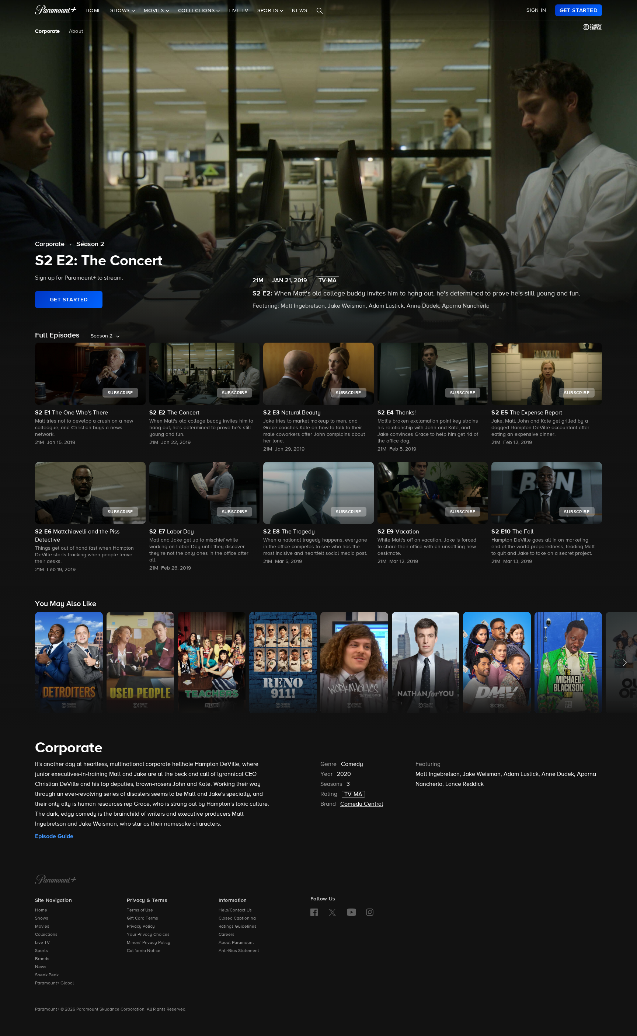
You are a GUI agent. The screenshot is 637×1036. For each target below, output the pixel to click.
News (299, 10)
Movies (42, 926)
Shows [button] (121, 10)
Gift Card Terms (142, 918)
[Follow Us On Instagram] (369, 912)
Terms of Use (140, 910)
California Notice (143, 951)
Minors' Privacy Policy (148, 943)
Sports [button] (268, 10)
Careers (226, 934)
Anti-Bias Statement (239, 951)
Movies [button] (155, 10)
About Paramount (236, 943)
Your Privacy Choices (148, 934)
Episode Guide (54, 836)
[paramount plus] (56, 10)
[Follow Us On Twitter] (332, 912)
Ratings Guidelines (238, 926)
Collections (46, 934)
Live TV (238, 10)
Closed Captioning (237, 918)
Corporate (47, 31)
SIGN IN (536, 10)
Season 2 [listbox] (101, 336)
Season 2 (90, 244)
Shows (41, 918)
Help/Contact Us (235, 910)
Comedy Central (361, 804)
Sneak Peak (47, 975)
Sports (41, 951)
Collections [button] (197, 10)
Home (93, 10)
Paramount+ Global (54, 983)
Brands (42, 959)
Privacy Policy (141, 926)
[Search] (319, 10)
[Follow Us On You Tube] (351, 912)
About (76, 31)
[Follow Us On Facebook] (314, 912)
